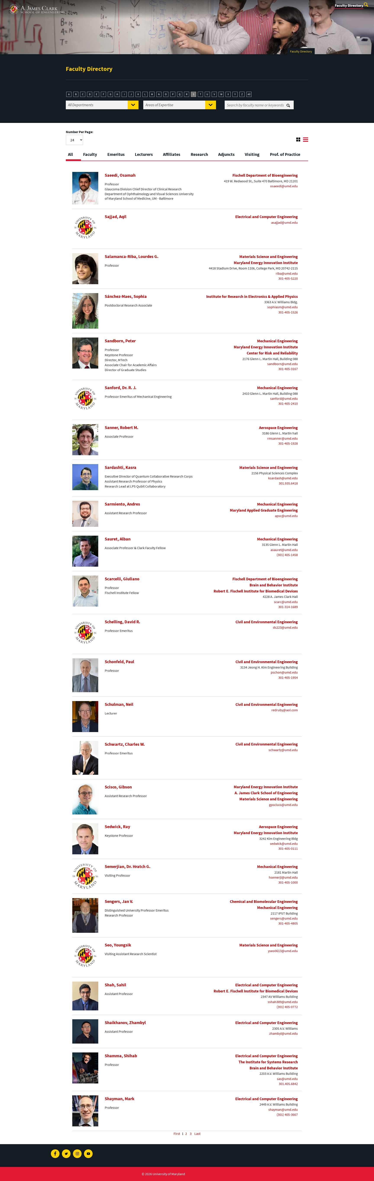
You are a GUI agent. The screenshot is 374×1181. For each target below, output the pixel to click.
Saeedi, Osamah (120, 175)
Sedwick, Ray (117, 826)
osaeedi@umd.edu (284, 186)
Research (199, 154)
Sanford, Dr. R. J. (120, 387)
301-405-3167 (288, 369)
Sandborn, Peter (120, 341)
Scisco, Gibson (118, 787)
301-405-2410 (288, 403)
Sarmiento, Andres (122, 504)
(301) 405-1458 (287, 555)
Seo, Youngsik (118, 945)
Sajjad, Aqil (115, 216)
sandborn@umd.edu (282, 364)
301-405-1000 (288, 882)
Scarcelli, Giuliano (122, 579)
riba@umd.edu (287, 273)
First (177, 1133)
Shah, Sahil (115, 985)
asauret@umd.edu (284, 550)
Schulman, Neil (119, 704)
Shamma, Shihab (121, 1056)
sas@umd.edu (287, 1079)
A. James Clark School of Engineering (37, 4)
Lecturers (144, 154)
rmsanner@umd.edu (282, 438)
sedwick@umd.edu (284, 843)
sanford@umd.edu (284, 398)
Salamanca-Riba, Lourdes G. (131, 256)
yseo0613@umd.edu (283, 951)
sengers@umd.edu (284, 918)
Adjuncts (226, 154)
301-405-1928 (288, 443)
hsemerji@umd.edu (283, 877)
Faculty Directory (349, 5)
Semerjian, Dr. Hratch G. (127, 866)
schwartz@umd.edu (283, 750)
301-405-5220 (288, 278)
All (249, 94)
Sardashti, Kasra (120, 467)
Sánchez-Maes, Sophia (126, 296)
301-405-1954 (288, 677)
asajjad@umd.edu (284, 222)
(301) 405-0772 (287, 1007)
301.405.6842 (288, 1083)
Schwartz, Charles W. (125, 744)
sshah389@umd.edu (283, 1002)
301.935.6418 (288, 483)
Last (197, 1133)
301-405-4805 (288, 923)
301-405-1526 (288, 312)
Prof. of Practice (285, 154)
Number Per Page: (79, 132)
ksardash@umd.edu (283, 478)
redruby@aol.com (284, 710)
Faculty (90, 154)
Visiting (252, 154)
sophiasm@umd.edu (282, 307)
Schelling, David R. (122, 622)
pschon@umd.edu (284, 672)
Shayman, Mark (119, 1098)
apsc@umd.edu (286, 516)
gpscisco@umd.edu (283, 805)
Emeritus (116, 154)
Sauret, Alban (118, 539)
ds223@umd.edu (285, 627)
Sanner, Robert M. (121, 427)
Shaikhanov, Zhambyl (125, 1022)
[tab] (73, 153)
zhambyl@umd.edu (283, 1033)
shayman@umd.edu (283, 1109)
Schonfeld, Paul (119, 661)
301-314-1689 (288, 607)
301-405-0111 (288, 848)
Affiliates (171, 154)
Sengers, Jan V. (119, 901)
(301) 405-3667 (287, 1114)
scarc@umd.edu (286, 602)
